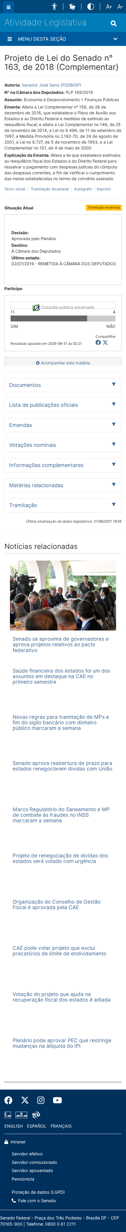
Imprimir (104, 189)
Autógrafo (83, 189)
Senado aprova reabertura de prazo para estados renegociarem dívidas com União (62, 766)
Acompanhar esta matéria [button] (65, 362)
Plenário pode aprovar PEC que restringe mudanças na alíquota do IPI (62, 1043)
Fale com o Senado (36, 1200)
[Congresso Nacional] (21, 1114)
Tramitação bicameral (50, 189)
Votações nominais (32, 445)
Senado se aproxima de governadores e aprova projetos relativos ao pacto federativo (61, 644)
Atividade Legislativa (45, 22)
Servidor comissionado (34, 1162)
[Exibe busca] (114, 23)
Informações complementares (46, 465)
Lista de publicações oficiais (43, 405)
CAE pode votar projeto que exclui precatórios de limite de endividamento (59, 951)
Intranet (17, 1141)
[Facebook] (10, 1100)
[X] (105, 342)
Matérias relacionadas (36, 485)
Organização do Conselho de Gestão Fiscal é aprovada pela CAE (57, 904)
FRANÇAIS (61, 1126)
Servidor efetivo (27, 1153)
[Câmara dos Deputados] (8, 1114)
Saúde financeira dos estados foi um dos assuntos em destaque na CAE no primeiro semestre (61, 676)
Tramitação (23, 505)
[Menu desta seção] (10, 38)
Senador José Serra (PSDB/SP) (51, 84)
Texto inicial (15, 189)
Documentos (25, 385)
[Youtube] (55, 1100)
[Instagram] (41, 1100)
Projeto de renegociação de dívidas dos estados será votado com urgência (60, 858)
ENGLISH (13, 1126)
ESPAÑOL (36, 1126)
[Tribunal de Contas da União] (35, 1114)
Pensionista (23, 1178)
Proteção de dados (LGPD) (38, 1192)
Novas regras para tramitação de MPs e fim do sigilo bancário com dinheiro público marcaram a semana (61, 722)
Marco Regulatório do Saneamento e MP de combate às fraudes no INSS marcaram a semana (61, 815)
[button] (54, 6)
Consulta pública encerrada (67, 307)
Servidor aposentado (32, 1170)
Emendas (20, 425)
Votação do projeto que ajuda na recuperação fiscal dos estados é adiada (61, 997)
